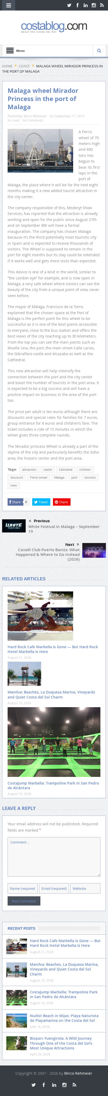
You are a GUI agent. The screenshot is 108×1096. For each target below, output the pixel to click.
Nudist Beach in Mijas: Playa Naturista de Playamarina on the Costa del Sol (64, 1018)
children (85, 469)
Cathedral (65, 469)
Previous (42, 521)
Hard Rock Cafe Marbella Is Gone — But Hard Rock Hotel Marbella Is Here (53, 649)
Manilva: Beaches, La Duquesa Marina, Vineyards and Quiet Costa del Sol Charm (51, 694)
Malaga (59, 477)
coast (16, 120)
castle (48, 469)
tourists (90, 477)
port (74, 477)
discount (16, 477)
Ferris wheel (38, 477)
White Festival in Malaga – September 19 (64, 529)
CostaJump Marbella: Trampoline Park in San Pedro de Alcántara (53, 785)
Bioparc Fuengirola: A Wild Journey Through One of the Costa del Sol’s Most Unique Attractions (61, 1043)
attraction (29, 469)
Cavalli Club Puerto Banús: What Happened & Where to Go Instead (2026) (48, 554)
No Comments (32, 120)
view (13, 485)
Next (69, 544)
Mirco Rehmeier (35, 116)
